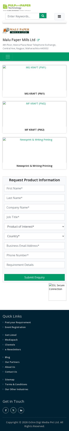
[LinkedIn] (21, 410)
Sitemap (9, 379)
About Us (10, 367)
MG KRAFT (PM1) (35, 93)
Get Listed (10, 334)
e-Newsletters (13, 349)
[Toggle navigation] (59, 16)
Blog (7, 357)
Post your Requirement (18, 322)
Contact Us (11, 371)
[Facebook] (6, 410)
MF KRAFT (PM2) (34, 129)
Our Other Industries (16, 389)
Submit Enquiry (34, 277)
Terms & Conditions (16, 384)
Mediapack (11, 339)
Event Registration (15, 327)
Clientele (10, 344)
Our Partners (12, 362)
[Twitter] (13, 412)
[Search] (43, 15)
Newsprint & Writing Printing (34, 165)
